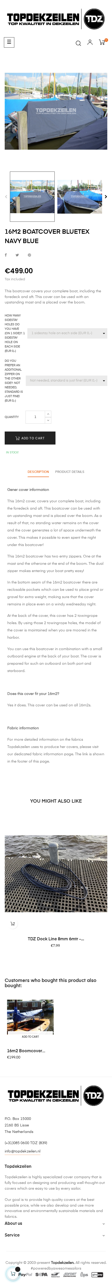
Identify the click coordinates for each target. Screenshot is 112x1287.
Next (106, 196)
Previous (6, 196)
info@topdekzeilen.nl (22, 1151)
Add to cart (32, 438)
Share (6, 255)
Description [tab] (38, 472)
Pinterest (29, 255)
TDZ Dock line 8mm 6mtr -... (56, 939)
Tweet (17, 255)
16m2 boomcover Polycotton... (24, 1051)
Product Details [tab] (69, 472)
